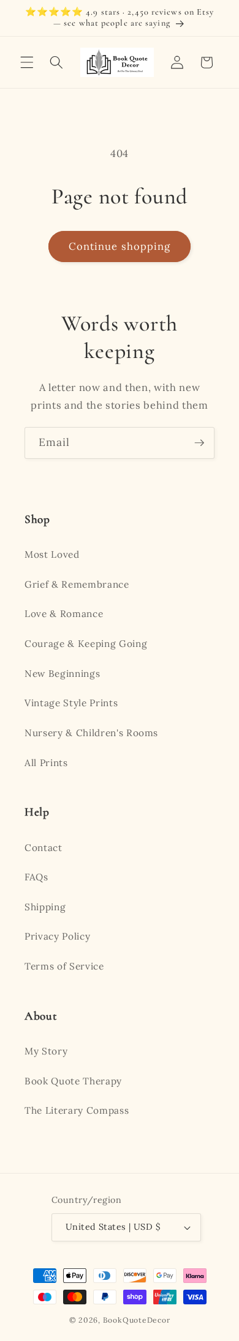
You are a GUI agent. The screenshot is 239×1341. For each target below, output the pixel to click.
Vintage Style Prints (71, 703)
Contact (44, 847)
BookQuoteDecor (136, 1320)
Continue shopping (120, 246)
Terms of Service (64, 966)
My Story (46, 1051)
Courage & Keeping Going (86, 643)
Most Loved (52, 554)
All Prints (46, 763)
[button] (27, 62)
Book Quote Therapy (73, 1081)
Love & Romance (64, 613)
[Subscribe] (199, 443)
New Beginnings (62, 673)
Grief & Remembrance (77, 584)
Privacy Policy (57, 936)
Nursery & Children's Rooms (91, 733)
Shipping (45, 907)
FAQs (36, 877)
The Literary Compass (77, 1110)
